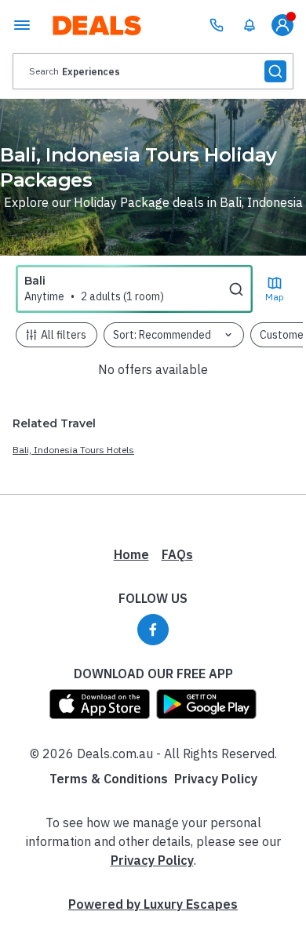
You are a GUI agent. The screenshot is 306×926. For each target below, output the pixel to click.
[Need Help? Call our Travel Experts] (217, 25)
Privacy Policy (215, 778)
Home (131, 554)
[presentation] (153, 71)
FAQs (177, 554)
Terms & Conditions (108, 778)
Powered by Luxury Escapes (153, 904)
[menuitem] (249, 25)
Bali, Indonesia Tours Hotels (73, 450)
